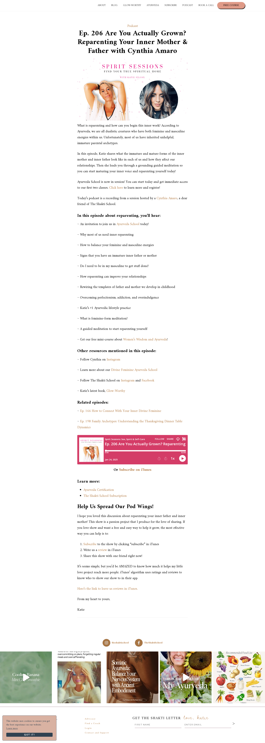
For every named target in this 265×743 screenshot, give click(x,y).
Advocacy (90, 719)
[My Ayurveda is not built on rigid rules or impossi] (186, 677)
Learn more (12, 728)
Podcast (132, 26)
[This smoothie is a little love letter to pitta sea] (26, 677)
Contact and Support (97, 733)
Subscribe (89, 544)
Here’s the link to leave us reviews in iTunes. (107, 589)
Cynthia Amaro (167, 198)
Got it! (29, 734)
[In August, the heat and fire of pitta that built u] (239, 677)
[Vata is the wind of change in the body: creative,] (79, 677)
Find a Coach (92, 723)
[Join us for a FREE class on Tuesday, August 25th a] (132, 677)
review (102, 550)
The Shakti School (31, 5)
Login (88, 728)
